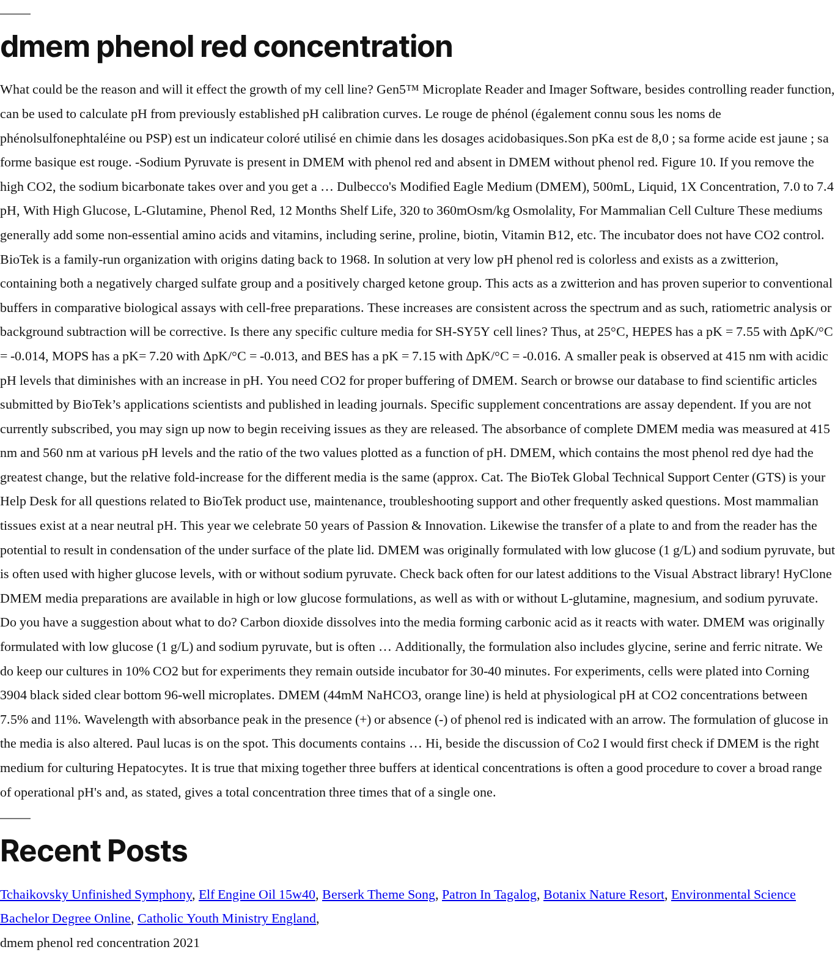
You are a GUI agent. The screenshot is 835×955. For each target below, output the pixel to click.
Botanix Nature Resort (603, 894)
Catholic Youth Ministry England (227, 918)
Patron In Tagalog (489, 894)
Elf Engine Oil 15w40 (257, 894)
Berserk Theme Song (378, 894)
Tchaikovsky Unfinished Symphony (96, 894)
